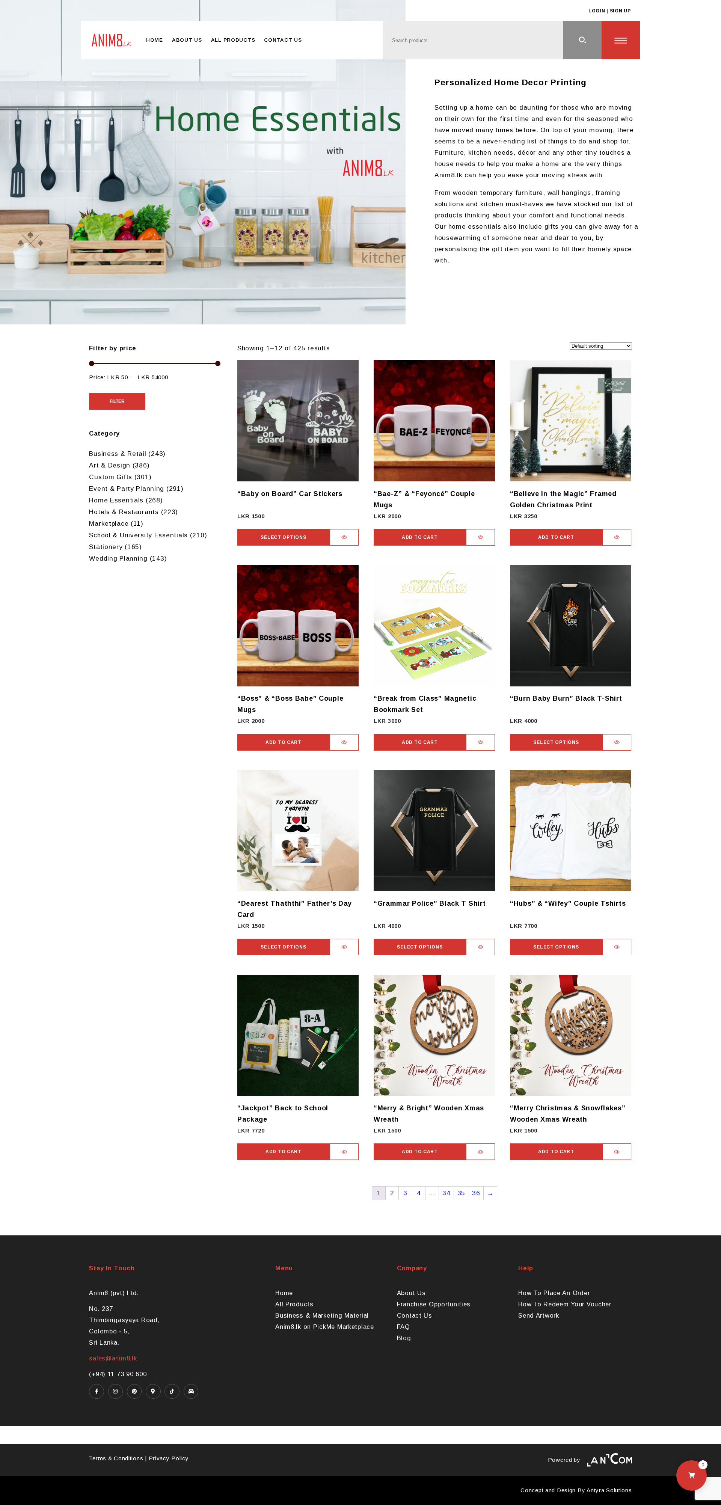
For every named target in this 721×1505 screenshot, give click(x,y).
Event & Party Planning (126, 488)
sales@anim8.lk (113, 1358)
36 (476, 1193)
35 (461, 1193)
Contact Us (283, 40)
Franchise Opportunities (434, 1304)
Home (154, 40)
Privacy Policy (169, 1458)
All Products (233, 40)
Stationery (105, 546)
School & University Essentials (138, 535)
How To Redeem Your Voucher (564, 1304)
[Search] (582, 40)
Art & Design (109, 465)
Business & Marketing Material (322, 1315)
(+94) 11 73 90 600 (117, 1374)
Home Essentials (116, 500)
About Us (187, 40)
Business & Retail (117, 453)
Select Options (283, 537)
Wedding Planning (118, 558)
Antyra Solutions (609, 1490)
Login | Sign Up (609, 11)
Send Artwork (538, 1315)
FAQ (403, 1326)
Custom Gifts (110, 477)
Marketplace (108, 523)
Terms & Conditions (116, 1458)
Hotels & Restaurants (123, 512)
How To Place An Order (554, 1292)
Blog (404, 1338)
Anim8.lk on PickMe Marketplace (324, 1326)
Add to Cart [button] (420, 537)
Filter (117, 401)
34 (446, 1193)
